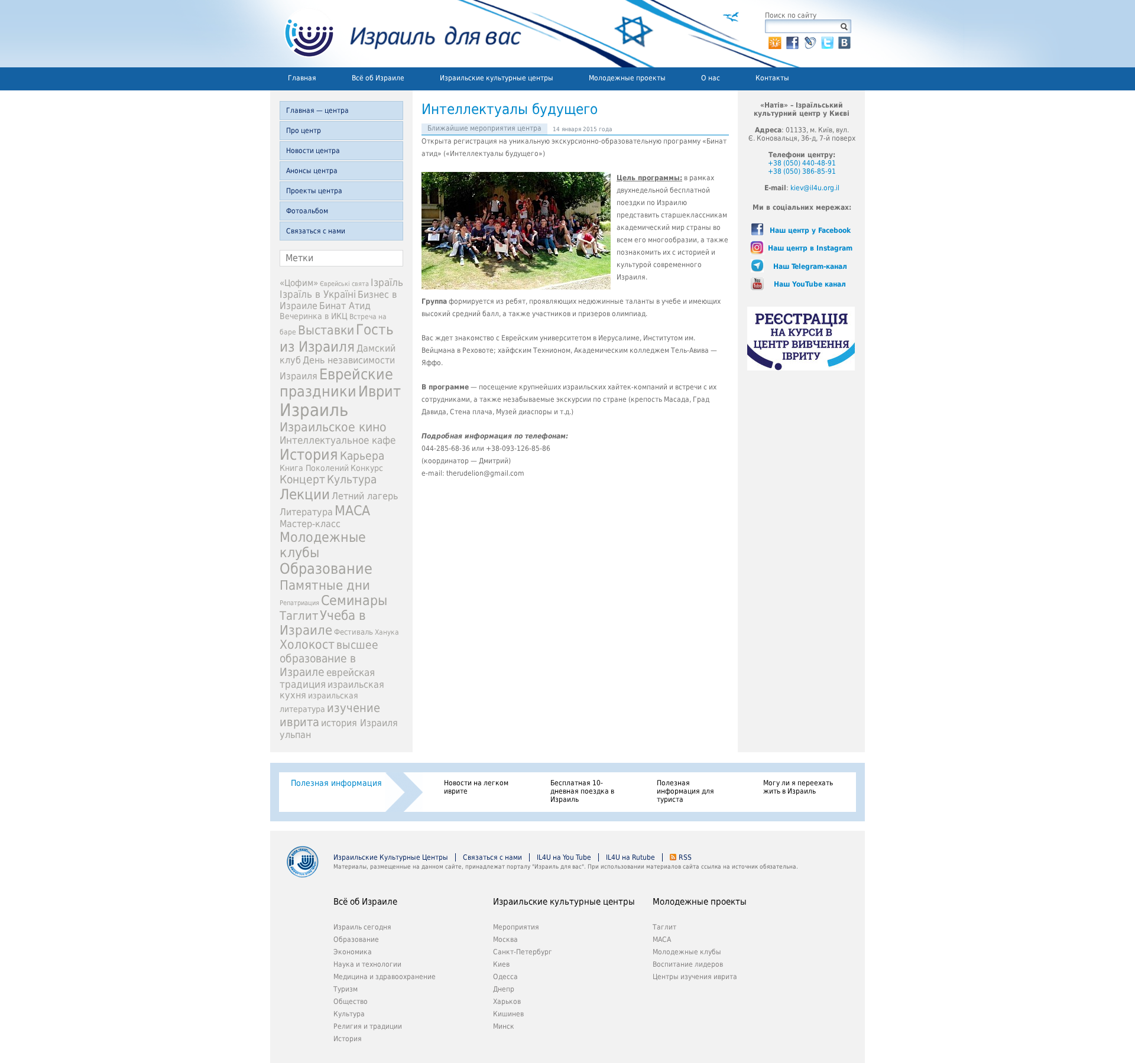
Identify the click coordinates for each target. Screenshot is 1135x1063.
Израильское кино (333, 427)
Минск (503, 1026)
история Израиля (359, 723)
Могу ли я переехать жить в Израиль (798, 787)
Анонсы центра (312, 171)
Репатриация (299, 603)
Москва (505, 939)
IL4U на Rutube (630, 857)
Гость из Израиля (337, 338)
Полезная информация (336, 783)
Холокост (307, 645)
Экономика (352, 952)
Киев (501, 964)
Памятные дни (325, 585)
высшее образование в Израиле (329, 658)
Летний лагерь (365, 496)
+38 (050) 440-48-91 (802, 163)
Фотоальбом (307, 211)
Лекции (305, 494)
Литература (306, 512)
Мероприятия (516, 927)
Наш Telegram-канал (810, 266)
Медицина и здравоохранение (384, 977)
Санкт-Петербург (522, 952)
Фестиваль (353, 632)
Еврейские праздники (336, 383)
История (309, 454)
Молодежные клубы (687, 952)
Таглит (299, 616)
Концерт (302, 479)
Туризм (345, 989)
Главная (302, 78)
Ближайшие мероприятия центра (484, 128)
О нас (710, 78)
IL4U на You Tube (564, 857)
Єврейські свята (344, 284)
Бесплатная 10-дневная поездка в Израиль (582, 791)
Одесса (505, 977)
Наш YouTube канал (810, 284)
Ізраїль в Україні (318, 294)
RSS (685, 857)
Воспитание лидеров (688, 964)
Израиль (314, 410)
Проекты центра (314, 191)
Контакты (772, 78)
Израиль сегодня (362, 927)
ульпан (295, 734)
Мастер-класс (310, 523)
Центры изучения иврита (695, 977)
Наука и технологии (367, 964)
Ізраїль (387, 282)
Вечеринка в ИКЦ (314, 316)
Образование (326, 568)
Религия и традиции (367, 1026)
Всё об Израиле (378, 78)
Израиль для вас (395, 33)
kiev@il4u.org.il (814, 188)
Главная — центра (317, 110)
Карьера (362, 456)
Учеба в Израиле (323, 623)
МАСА (352, 510)
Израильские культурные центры (496, 78)
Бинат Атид (345, 306)
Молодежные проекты (627, 78)
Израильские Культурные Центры (390, 857)
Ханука (387, 632)
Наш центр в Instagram (810, 248)
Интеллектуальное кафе (337, 440)
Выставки (326, 330)
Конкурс (367, 468)
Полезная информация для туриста (685, 791)
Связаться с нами (315, 231)
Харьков (507, 1001)
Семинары (354, 600)
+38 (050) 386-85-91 (802, 171)
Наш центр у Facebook (810, 230)
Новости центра (313, 151)
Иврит (379, 391)
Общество (350, 1001)
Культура (352, 479)
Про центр (303, 130)
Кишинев (508, 1014)
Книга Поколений (314, 468)
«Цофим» (299, 283)
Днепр (503, 989)
